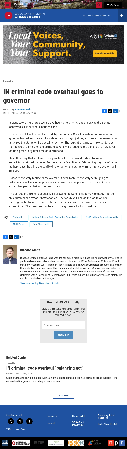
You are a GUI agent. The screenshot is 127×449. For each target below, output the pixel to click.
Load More (63, 395)
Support (51, 423)
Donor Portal (78, 416)
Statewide (8, 81)
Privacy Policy (20, 429)
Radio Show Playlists (108, 424)
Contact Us (52, 416)
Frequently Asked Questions (106, 416)
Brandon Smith (22, 109)
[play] (8, 15)
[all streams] (122, 15)
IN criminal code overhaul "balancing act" (44, 368)
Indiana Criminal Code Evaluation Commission (55, 217)
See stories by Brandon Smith (39, 283)
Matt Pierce (19, 224)
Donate (114, 4)
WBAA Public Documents (78, 423)
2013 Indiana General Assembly (102, 217)
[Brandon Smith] (10, 254)
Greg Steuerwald (41, 224)
